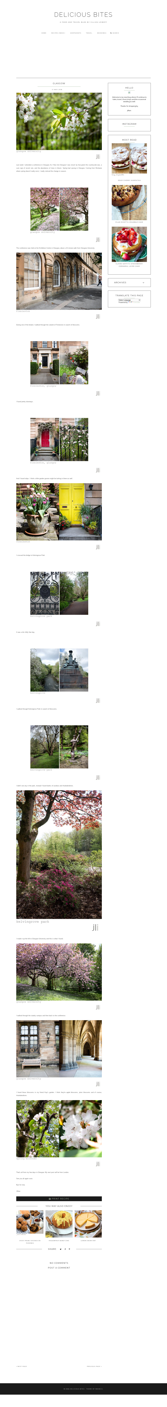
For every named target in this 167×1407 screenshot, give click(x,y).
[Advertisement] (83, 54)
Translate (136, 302)
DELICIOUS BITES (83, 14)
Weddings (101, 33)
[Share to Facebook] (65, 1249)
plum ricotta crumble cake (129, 222)
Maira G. (99, 1389)
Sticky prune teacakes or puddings (29, 1242)
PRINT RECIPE (60, 1199)
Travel (89, 33)
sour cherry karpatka (129, 180)
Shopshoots (75, 33)
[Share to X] (61, 1249)
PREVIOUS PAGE (94, 1366)
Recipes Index (57, 33)
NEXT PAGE (22, 1366)
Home (43, 33)
